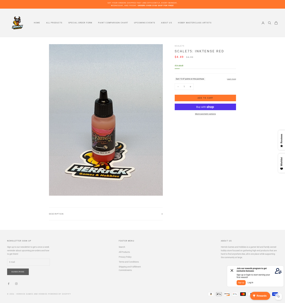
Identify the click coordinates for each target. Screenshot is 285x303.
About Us (166, 23)
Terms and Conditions (129, 262)
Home (37, 23)
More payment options (205, 114)
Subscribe (17, 272)
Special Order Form (80, 23)
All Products (54, 23)
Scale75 (179, 46)
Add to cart (205, 98)
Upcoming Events (144, 23)
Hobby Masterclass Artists (195, 23)
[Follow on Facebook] (8, 283)
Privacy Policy (125, 257)
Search (122, 247)
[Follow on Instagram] (16, 283)
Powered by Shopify (59, 294)
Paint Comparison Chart (113, 23)
